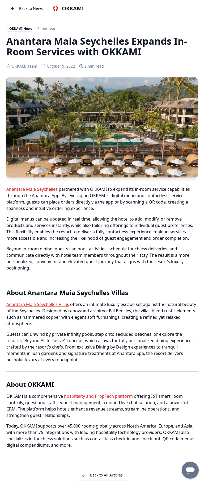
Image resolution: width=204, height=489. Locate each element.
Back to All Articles (106, 475)
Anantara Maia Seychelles (32, 189)
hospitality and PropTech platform (98, 396)
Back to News (31, 8)
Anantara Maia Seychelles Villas (37, 304)
